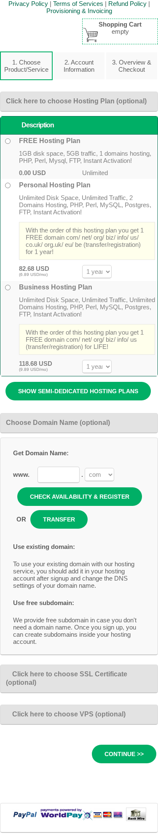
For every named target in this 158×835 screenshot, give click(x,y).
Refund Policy (127, 3)
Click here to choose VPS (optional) (69, 714)
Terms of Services (78, 3)
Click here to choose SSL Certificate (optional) (66, 678)
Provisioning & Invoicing (79, 10)
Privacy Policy (28, 3)
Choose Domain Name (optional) (58, 422)
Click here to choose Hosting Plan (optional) (76, 101)
